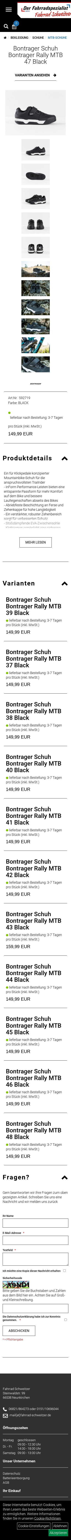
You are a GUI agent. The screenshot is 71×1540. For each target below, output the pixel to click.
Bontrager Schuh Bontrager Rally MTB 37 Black (33, 658)
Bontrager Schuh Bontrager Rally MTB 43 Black (33, 921)
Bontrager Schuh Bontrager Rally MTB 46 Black (33, 1078)
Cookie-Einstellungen (33, 1526)
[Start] (5, 37)
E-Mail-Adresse (12, 1232)
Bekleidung (19, 37)
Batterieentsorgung (16, 1478)
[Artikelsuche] (6, 26)
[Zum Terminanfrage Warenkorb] (14, 27)
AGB (6, 1482)
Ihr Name (8, 1215)
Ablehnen (60, 1526)
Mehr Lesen (35, 542)
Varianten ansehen (33, 75)
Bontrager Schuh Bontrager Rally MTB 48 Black (33, 1130)
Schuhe (38, 37)
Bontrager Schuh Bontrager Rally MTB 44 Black (33, 973)
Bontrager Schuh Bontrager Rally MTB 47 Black (35, 55)
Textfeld (8, 1250)
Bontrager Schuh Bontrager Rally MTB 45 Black (33, 1025)
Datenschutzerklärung (20, 1316)
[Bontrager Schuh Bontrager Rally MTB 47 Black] (35, 112)
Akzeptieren (58, 1533)
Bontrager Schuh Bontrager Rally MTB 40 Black (33, 763)
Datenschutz (11, 1473)
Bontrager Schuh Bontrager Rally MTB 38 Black (33, 711)
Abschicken (19, 1331)
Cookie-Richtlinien (47, 1518)
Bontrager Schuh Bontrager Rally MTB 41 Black (33, 816)
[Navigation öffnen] (9, 10)
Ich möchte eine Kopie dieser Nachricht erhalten (32, 1270)
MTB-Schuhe (57, 37)
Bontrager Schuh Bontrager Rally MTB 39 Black (33, 606)
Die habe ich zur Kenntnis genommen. (31, 1318)
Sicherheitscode (12, 1278)
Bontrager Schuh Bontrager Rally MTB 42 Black (33, 868)
